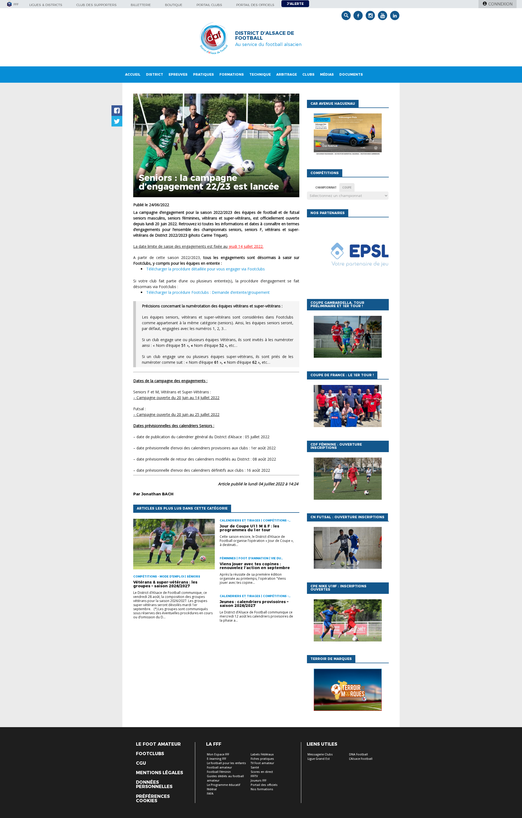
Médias (327, 74)
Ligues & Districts (45, 4)
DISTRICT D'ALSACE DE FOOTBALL (264, 35)
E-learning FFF (216, 759)
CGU (141, 763)
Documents (351, 74)
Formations (231, 74)
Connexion (500, 4)
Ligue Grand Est (318, 759)
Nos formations (262, 789)
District (154, 74)
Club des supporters (96, 4)
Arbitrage (286, 74)
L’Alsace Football (360, 759)
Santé (255, 767)
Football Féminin (219, 772)
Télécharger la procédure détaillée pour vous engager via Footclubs (205, 268)
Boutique (173, 4)
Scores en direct (262, 772)
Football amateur (219, 767)
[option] (348, 257)
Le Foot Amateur (158, 744)
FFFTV (254, 776)
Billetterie (141, 4)
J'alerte (295, 4)
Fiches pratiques (262, 759)
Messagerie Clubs (320, 754)
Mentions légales (159, 773)
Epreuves (178, 74)
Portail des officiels (255, 4)
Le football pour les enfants (226, 763)
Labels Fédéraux (262, 754)
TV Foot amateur (262, 763)
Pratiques (203, 74)
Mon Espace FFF (218, 754)
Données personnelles (154, 784)
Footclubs (150, 754)
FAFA (210, 793)
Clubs (308, 74)
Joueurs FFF (258, 780)
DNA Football (358, 754)
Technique (260, 74)
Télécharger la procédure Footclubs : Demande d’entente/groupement (208, 292)
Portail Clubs (209, 4)
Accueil (133, 74)
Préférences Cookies (153, 798)
